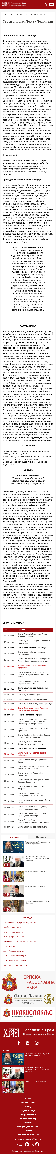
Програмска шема (28, 1115)
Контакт (28, 1131)
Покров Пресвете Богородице (30, 715)
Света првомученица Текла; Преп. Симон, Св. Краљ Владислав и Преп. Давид (34, 674)
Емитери (28, 1123)
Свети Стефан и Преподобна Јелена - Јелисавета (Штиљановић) (34, 736)
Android (20, 1145)
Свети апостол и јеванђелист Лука (32, 827)
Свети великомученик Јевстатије (32, 648)
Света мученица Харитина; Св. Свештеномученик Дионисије (31, 743)
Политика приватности (28, 1135)
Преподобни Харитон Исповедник (32, 699)
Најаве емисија (28, 1111)
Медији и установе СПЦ (28, 1127)
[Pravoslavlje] (28, 1013)
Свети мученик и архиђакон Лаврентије (35, 704)
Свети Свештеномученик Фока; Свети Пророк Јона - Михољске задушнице (34, 660)
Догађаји (28, 1107)
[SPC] (28, 982)
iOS (33, 1145)
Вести (28, 1099)
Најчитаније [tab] (41, 837)
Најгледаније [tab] (15, 837)
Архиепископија (28, 1103)
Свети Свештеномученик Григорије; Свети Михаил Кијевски (33, 709)
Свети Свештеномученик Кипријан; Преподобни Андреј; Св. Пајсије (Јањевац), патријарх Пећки (33, 721)
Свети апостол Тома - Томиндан (32, 748)
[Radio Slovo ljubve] (28, 999)
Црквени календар (28, 1119)
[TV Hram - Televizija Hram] (13, 4)
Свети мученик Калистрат (29, 695)
